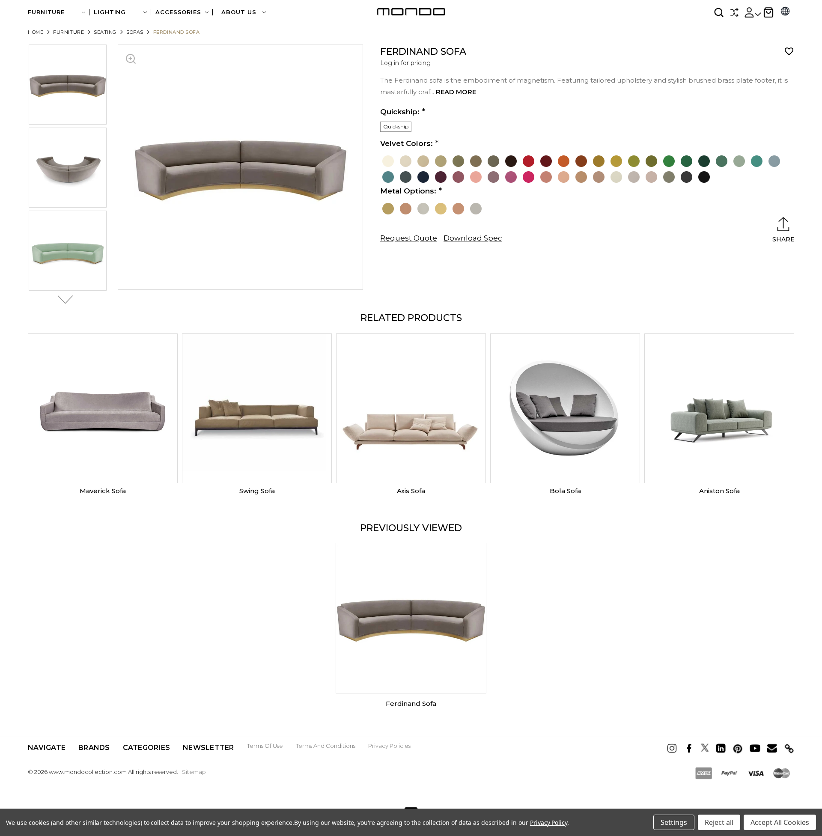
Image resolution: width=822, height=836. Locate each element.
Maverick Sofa (103, 491)
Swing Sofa (257, 491)
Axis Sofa (411, 491)
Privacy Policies (389, 745)
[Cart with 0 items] (768, 12)
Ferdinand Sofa (411, 703)
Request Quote (408, 238)
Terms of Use (265, 745)
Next (63, 299)
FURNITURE (46, 12)
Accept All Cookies (780, 822)
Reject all (719, 822)
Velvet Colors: (406, 143)
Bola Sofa (565, 491)
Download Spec (473, 238)
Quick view (102, 408)
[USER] (752, 12)
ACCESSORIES (178, 12)
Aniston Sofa (719, 491)
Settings (674, 822)
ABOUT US (239, 12)
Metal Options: (408, 191)
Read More (456, 92)
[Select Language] (785, 12)
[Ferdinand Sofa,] (411, 618)
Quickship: (400, 111)
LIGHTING (110, 12)
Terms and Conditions (325, 745)
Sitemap (194, 771)
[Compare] (734, 12)
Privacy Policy (548, 822)
